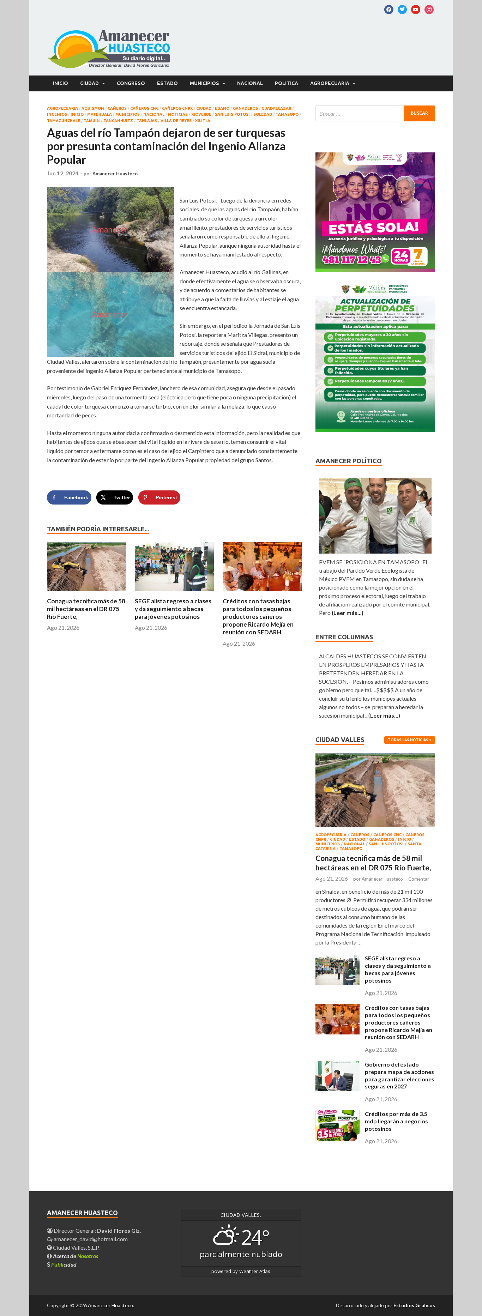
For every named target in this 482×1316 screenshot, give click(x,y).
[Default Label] (402, 9)
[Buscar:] (375, 113)
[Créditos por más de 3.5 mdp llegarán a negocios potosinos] (337, 1138)
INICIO (77, 114)
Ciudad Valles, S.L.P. (76, 1247)
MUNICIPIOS (204, 83)
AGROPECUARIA (329, 83)
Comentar (418, 879)
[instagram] (429, 9)
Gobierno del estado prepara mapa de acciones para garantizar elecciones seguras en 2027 (399, 1075)
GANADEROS (245, 108)
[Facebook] (388, 9)
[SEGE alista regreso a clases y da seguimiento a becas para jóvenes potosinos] (174, 593)
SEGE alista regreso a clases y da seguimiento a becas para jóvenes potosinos (173, 608)
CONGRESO (131, 83)
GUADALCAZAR (276, 108)
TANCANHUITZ (118, 121)
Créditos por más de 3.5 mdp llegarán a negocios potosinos (396, 1121)
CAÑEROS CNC (144, 108)
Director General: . (97, 1230)
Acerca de (75, 1255)
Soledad (262, 114)
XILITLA (202, 121)
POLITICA (286, 83)
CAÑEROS (117, 108)
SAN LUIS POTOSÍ (232, 114)
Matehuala (99, 114)
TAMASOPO (287, 114)
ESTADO (167, 83)
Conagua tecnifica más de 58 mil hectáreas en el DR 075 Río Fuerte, (86, 608)
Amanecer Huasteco (115, 173)
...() (382, 715)
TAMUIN (92, 121)
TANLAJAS (147, 121)
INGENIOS (57, 114)
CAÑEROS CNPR (177, 108)
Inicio (60, 83)
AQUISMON (93, 108)
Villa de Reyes (176, 121)
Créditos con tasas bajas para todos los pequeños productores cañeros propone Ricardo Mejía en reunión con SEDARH (258, 616)
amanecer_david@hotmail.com (90, 1239)
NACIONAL (250, 83)
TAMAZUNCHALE (63, 121)
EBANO (222, 108)
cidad (64, 1264)
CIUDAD (89, 83)
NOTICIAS (178, 114)
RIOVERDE (201, 114)
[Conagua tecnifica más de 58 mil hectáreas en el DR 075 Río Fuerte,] (86, 593)
